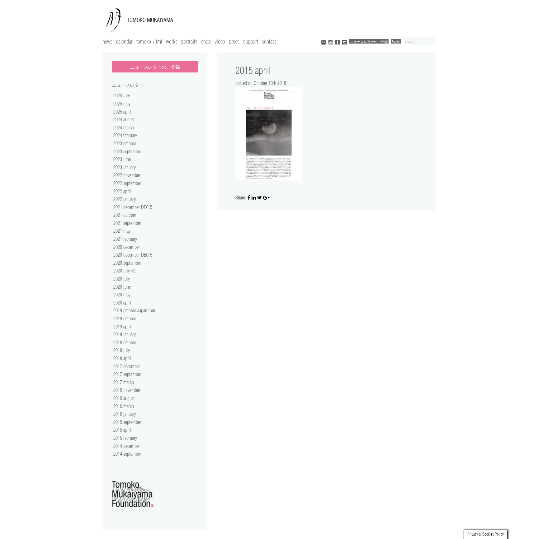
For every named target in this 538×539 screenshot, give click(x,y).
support (250, 41)
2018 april (122, 358)
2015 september (127, 422)
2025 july (121, 95)
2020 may (121, 294)
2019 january (124, 334)
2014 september (127, 454)
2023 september (127, 151)
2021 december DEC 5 (132, 207)
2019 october (124, 318)
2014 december (126, 446)
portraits (189, 41)
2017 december (126, 366)
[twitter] (344, 41)
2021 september (127, 223)
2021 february (125, 239)
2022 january (124, 199)
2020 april (122, 303)
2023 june (122, 159)
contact (269, 41)
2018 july (121, 350)
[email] (323, 41)
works (171, 41)
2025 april (122, 112)
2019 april (122, 326)
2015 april (122, 430)
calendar (124, 41)
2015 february (125, 438)
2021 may (121, 231)
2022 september (127, 183)
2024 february (125, 135)
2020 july (121, 279)
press (234, 41)
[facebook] (337, 41)
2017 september (127, 374)
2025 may (121, 103)
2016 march (123, 406)
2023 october (124, 143)
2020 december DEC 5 (132, 255)
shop (206, 41)
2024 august (124, 119)
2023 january (124, 167)
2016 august (124, 398)
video (220, 41)
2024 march (123, 127)
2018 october (124, 342)
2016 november (126, 390)
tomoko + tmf (149, 41)
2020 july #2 (124, 270)
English (396, 41)
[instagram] (330, 41)
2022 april (122, 191)
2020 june (122, 287)
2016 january (124, 414)
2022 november (126, 175)
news (107, 41)
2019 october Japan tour (134, 310)
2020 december (126, 247)
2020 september (127, 263)
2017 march (123, 382)
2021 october (124, 215)
